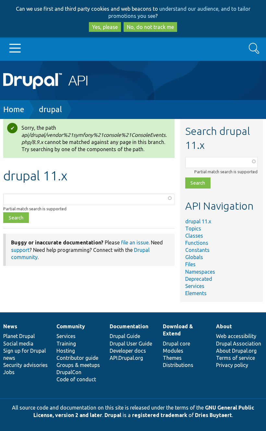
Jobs (9, 372)
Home (13, 109)
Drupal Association (238, 343)
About (224, 326)
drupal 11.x (198, 221)
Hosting (65, 351)
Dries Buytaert (213, 415)
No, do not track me (150, 27)
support (20, 250)
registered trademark (159, 415)
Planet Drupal (19, 336)
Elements (196, 293)
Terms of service (235, 358)
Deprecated (198, 279)
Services (194, 286)
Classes (194, 236)
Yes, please (105, 27)
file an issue (135, 242)
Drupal (112, 415)
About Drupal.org (236, 351)
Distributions (178, 365)
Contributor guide (77, 358)
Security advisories (25, 365)
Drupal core (176, 343)
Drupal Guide (125, 336)
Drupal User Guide (131, 343)
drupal (50, 109)
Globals (194, 257)
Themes (172, 358)
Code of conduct (76, 379)
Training (66, 343)
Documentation (129, 326)
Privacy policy (232, 365)
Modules (173, 351)
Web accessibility (236, 336)
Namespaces (200, 272)
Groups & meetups (78, 365)
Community (70, 326)
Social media (18, 343)
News (10, 326)
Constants (197, 250)
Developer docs (128, 351)
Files (190, 264)
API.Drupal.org (126, 358)
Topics (193, 228)
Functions (196, 243)
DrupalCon (68, 372)
